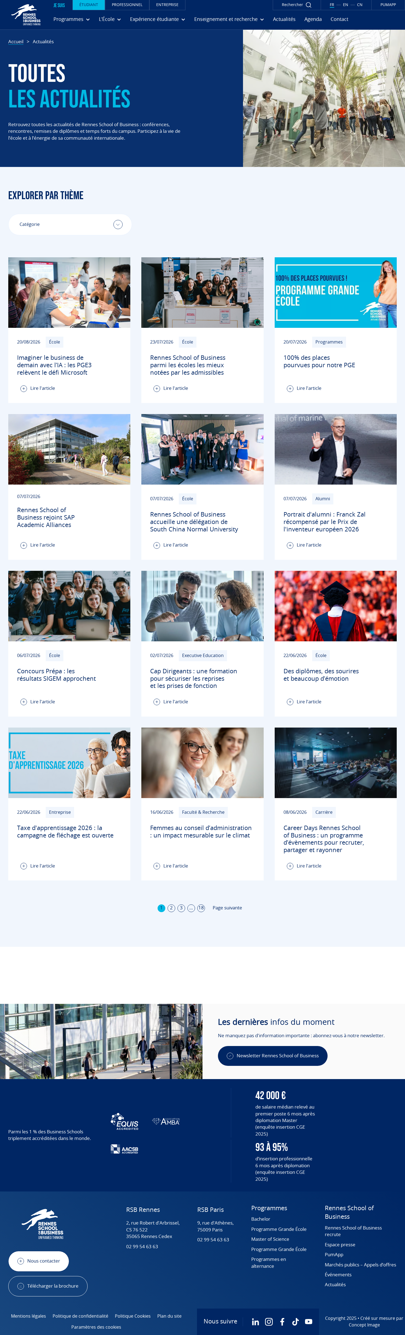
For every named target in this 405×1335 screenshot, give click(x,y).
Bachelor (260, 1219)
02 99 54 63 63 (142, 1246)
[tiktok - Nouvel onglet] (295, 1322)
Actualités (284, 19)
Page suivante (227, 908)
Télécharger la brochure (53, 1286)
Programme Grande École (279, 1229)
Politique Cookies (133, 1316)
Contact (339, 19)
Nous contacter (43, 1261)
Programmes (269, 1208)
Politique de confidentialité (80, 1316)
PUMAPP (388, 5)
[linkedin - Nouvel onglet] (256, 1322)
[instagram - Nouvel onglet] (269, 1322)
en (345, 5)
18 (201, 908)
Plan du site (169, 1316)
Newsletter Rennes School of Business (278, 1055)
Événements (338, 1274)
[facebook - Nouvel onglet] (282, 1322)
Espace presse (340, 1244)
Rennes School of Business (349, 1212)
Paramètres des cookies (96, 1327)
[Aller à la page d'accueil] (22, 14)
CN (360, 5)
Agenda (313, 19)
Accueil (15, 41)
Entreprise (167, 5)
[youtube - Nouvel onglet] (308, 1322)
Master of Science (270, 1239)
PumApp (334, 1254)
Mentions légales (28, 1316)
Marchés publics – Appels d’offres (360, 1265)
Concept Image (364, 1325)
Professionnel (127, 5)
